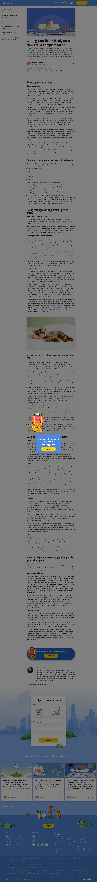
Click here (48, 449)
